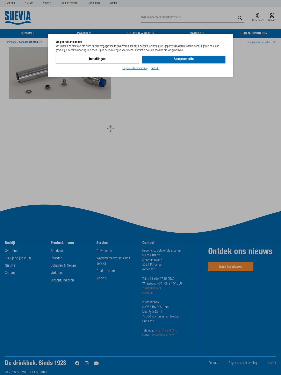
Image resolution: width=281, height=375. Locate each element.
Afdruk (155, 68)
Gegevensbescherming (135, 68)
